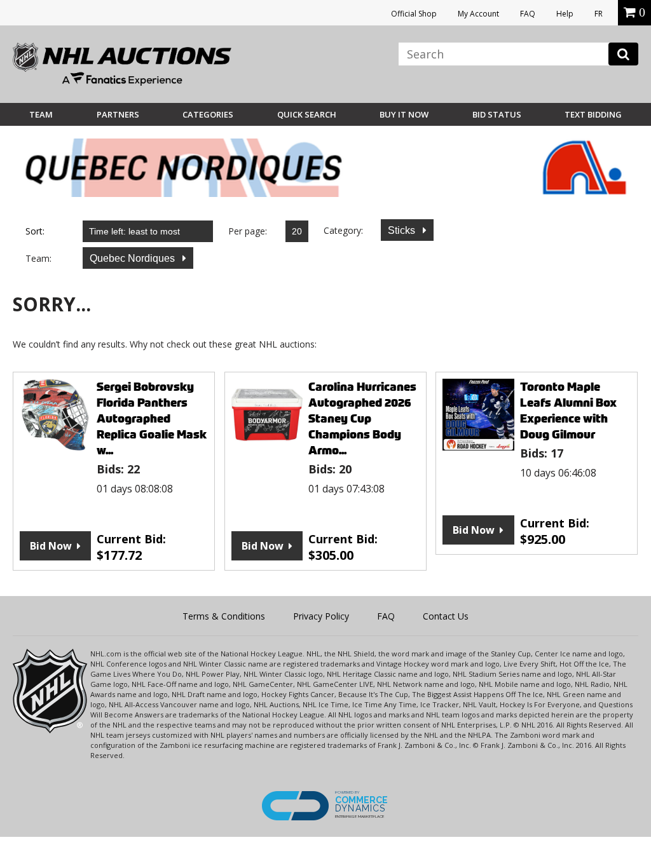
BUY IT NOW (404, 114)
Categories (207, 114)
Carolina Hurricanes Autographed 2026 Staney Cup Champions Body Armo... (362, 418)
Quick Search (306, 114)
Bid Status (496, 114)
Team (41, 114)
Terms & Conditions (223, 616)
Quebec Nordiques (133, 258)
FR (598, 13)
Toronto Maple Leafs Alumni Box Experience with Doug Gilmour (568, 410)
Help (564, 13)
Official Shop (414, 13)
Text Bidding (593, 114)
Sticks (403, 230)
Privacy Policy (321, 616)
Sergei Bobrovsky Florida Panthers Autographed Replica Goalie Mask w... (152, 418)
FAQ (527, 13)
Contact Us (446, 616)
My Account (478, 13)
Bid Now (51, 546)
